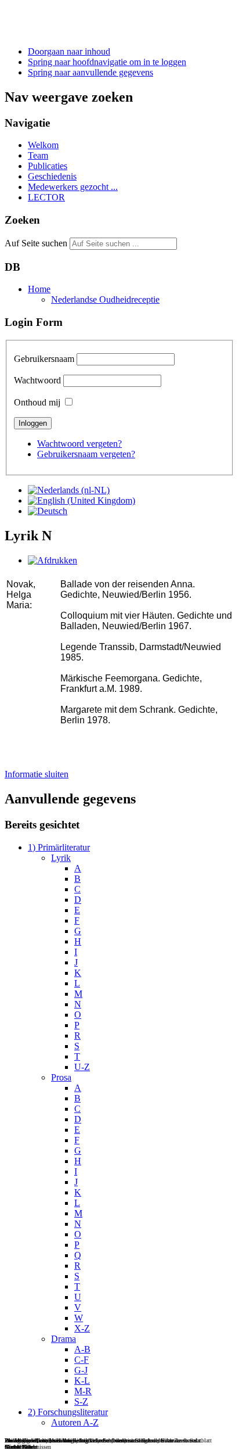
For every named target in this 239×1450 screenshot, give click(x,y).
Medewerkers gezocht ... (73, 187)
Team (38, 155)
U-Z (82, 1067)
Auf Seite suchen (36, 243)
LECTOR (46, 197)
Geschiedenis (52, 176)
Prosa (61, 1077)
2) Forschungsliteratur (68, 1412)
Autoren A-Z (75, 1422)
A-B (82, 1349)
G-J (81, 1370)
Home (39, 289)
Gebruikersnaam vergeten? (86, 454)
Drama (63, 1339)
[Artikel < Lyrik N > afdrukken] (52, 560)
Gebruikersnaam (44, 359)
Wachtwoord (37, 380)
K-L (82, 1381)
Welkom (43, 145)
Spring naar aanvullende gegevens (90, 72)
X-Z (82, 1328)
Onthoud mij (37, 402)
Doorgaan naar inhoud (69, 51)
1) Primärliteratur (59, 847)
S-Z (81, 1401)
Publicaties (47, 166)
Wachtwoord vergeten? (79, 443)
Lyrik (61, 858)
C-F (81, 1360)
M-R (83, 1391)
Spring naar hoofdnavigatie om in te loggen (107, 62)
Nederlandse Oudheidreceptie (105, 299)
